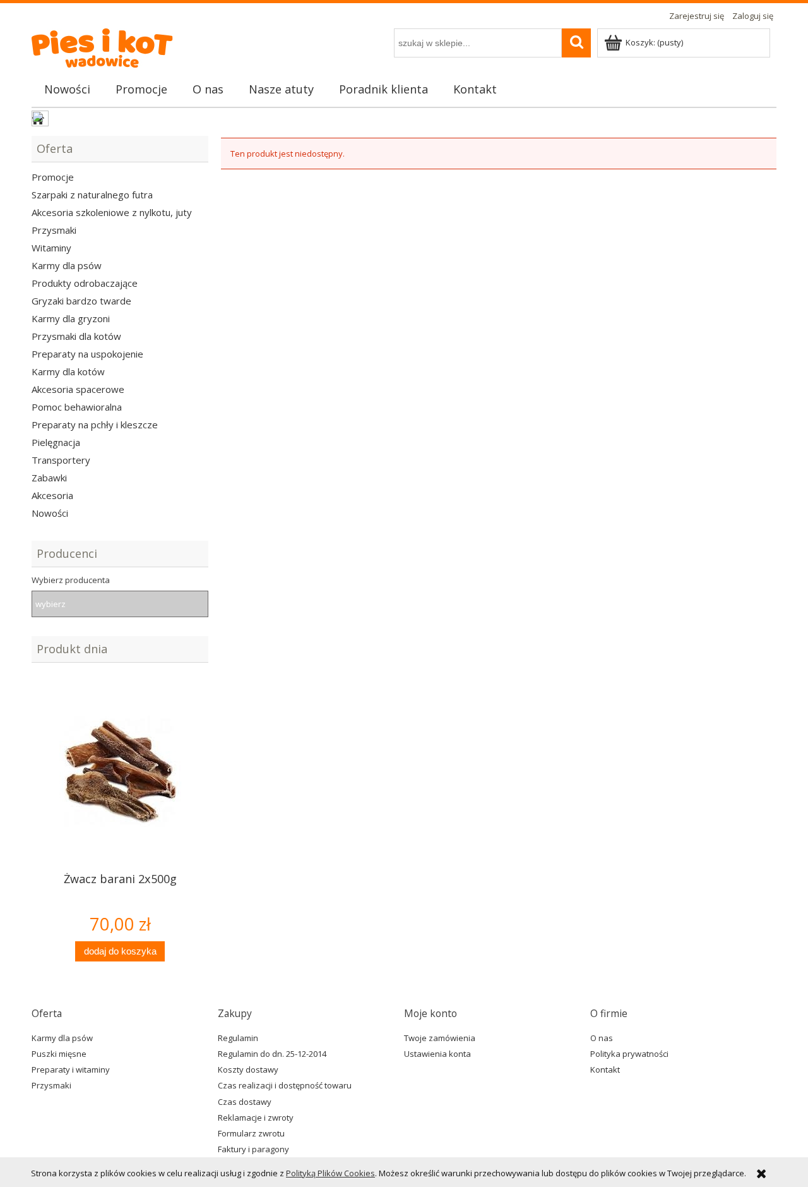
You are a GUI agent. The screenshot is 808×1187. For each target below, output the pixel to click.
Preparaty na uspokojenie (87, 353)
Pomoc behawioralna (77, 407)
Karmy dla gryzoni (71, 318)
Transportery (61, 460)
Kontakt (605, 1069)
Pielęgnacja (56, 442)
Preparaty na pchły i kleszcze (95, 424)
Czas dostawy (244, 1101)
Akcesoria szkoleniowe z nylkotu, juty (112, 212)
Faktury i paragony (253, 1149)
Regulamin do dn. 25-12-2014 (272, 1053)
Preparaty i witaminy (71, 1069)
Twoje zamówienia (439, 1038)
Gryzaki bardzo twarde (81, 300)
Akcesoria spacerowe (78, 389)
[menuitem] (67, 89)
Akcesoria (52, 495)
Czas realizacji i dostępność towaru (285, 1085)
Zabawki (49, 477)
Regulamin (238, 1038)
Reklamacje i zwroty (256, 1117)
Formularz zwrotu (251, 1133)
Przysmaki (54, 230)
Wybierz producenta (71, 579)
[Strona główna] (111, 44)
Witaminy (51, 247)
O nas (601, 1038)
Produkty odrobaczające (85, 283)
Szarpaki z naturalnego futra (92, 194)
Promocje (53, 177)
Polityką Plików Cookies (330, 1173)
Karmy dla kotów (68, 371)
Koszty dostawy (248, 1069)
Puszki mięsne (59, 1053)
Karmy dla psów (67, 265)
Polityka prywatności (629, 1053)
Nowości (50, 513)
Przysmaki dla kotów (76, 336)
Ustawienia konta (437, 1053)
